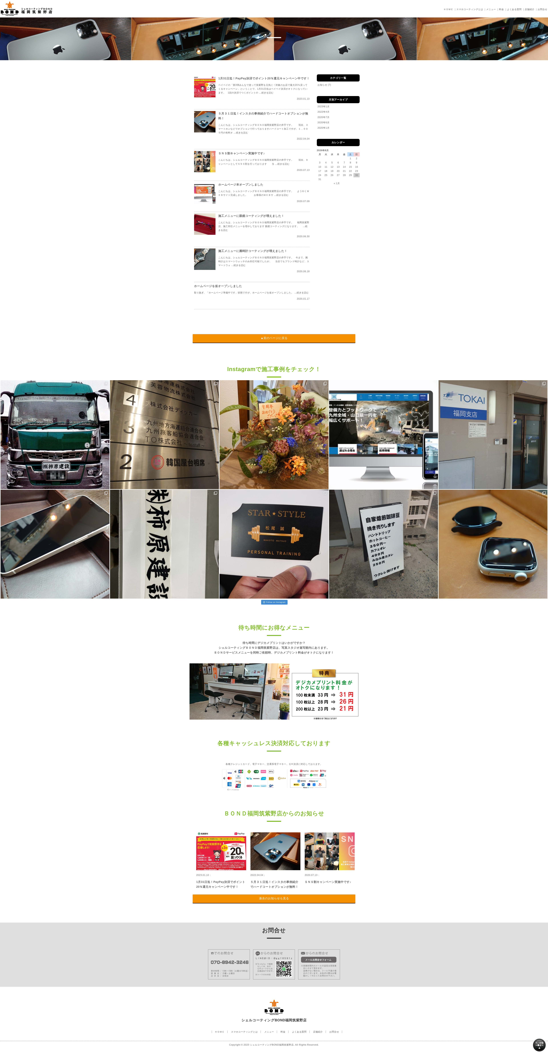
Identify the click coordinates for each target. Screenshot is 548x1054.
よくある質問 (514, 9)
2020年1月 (324, 128)
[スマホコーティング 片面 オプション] (55, 544)
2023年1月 (324, 106)
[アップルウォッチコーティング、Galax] (493, 544)
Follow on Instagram (276, 602)
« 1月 (337, 183)
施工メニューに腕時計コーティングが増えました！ (252, 250)
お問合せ (542, 9)
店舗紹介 (529, 9)
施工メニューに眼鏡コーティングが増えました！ (251, 215)
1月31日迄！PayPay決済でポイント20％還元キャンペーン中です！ (264, 78)
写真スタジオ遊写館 (295, 647)
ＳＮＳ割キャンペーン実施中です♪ (241, 153)
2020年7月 (324, 117)
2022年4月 (324, 112)
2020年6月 (324, 122)
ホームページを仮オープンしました (218, 286)
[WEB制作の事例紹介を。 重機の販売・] (383, 434)
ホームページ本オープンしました (240, 184)
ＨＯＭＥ (448, 9)
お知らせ (322, 85)
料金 (501, 9)
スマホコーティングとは (469, 9)
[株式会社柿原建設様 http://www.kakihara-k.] (164, 544)
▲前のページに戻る (274, 338)
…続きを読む (266, 92)
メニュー (491, 9)
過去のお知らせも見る (274, 898)
